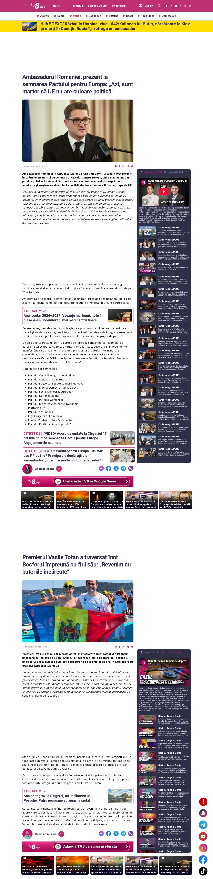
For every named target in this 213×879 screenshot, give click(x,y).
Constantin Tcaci (45, 834)
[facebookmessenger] (116, 166)
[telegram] (128, 166)
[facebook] (119, 166)
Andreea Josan (44, 469)
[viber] (132, 166)
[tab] (154, 173)
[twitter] (123, 166)
